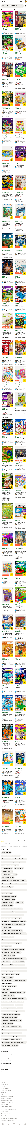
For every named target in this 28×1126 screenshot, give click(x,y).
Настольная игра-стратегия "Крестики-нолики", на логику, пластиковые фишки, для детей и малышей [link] (20, 333)
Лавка (8, 1124)
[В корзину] (12, 25)
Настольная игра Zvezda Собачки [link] (6, 224)
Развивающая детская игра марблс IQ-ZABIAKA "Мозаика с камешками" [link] (20, 493)
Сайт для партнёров (6, 1060)
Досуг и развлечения (6, 1072)
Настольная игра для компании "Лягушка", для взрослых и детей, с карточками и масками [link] (7, 55)
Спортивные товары (6, 1098)
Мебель (3, 1074)
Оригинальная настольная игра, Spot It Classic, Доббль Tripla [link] (20, 744)
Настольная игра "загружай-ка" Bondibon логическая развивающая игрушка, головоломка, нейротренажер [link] (20, 828)
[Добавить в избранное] (12, 13)
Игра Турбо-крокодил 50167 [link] (20, 770)
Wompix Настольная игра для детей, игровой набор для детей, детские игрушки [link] (19, 166)
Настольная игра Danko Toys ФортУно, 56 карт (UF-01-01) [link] (7, 607)
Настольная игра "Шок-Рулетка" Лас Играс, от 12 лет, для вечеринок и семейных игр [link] (7, 550)
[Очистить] (22, 6)
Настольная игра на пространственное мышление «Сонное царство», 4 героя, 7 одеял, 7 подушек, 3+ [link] (7, 770)
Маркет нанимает (5, 1113)
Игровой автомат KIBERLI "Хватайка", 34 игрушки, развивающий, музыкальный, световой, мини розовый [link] (7, 493)
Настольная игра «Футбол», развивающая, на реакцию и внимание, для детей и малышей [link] (7, 253)
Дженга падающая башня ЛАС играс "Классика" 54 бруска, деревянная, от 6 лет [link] (7, 359)
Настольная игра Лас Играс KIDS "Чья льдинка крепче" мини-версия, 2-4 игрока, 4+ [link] (20, 799)
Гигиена (3, 1078)
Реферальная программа (7, 1066)
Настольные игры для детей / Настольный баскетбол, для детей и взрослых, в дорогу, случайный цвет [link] (7, 828)
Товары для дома (5, 1084)
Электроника (4, 1080)
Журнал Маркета (5, 1115)
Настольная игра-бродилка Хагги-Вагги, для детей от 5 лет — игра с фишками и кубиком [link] (7, 31)
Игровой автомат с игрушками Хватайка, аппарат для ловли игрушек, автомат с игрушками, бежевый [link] (20, 550)
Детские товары (5, 1104)
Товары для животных (6, 1100)
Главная (3, 1124)
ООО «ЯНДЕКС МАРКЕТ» (11, 1118)
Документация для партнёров (8, 1058)
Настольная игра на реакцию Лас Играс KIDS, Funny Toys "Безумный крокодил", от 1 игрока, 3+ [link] (20, 580)
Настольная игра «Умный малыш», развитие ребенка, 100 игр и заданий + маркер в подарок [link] (20, 386)
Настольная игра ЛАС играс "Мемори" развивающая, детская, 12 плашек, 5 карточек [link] (20, 523)
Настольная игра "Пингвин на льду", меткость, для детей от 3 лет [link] (7, 166)
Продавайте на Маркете (7, 1056)
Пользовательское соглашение (8, 1109)
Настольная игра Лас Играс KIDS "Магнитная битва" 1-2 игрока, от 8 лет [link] (20, 81)
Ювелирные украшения (6, 1106)
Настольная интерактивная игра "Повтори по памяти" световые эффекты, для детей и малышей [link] (20, 688)
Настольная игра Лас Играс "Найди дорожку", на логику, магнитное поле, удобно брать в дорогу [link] (7, 523)
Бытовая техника (5, 1076)
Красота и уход (4, 1088)
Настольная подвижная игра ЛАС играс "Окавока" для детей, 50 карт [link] (20, 661)
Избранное (14, 1124)
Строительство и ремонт (7, 1102)
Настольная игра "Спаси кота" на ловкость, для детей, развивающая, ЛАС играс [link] (7, 744)
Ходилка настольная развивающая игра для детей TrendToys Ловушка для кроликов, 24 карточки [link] (20, 715)
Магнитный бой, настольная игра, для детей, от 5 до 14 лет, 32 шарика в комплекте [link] (7, 799)
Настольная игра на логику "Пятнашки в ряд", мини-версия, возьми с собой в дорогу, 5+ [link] (19, 607)
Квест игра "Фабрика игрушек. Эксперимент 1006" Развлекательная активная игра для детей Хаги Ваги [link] (20, 634)
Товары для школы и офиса (7, 1096)
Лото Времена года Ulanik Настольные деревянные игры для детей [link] (7, 386)
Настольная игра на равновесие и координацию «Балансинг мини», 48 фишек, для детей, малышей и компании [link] (7, 439)
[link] (6, 852)
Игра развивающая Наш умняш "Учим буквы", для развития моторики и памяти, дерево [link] (7, 333)
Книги (2, 1094)
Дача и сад (3, 1092)
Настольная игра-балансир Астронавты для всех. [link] (20, 253)
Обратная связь (5, 1111)
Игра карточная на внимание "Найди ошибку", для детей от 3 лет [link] (7, 661)
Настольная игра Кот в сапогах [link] (20, 411)
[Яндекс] (12, 1120)
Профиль (25, 1124)
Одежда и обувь (5, 1082)
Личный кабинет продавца (7, 1054)
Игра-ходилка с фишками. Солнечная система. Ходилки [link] (20, 466)
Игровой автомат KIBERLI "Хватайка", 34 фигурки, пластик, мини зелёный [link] (7, 110)
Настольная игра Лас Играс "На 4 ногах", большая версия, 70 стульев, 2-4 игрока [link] (7, 195)
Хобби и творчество (6, 1090)
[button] (26, 6)
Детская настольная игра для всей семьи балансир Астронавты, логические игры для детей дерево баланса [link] (7, 634)
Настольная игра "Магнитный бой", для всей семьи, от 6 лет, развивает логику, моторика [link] (7, 279)
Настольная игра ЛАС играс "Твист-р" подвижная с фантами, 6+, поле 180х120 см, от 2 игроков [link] (20, 359)
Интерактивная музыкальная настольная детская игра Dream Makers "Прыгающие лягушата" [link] (7, 306)
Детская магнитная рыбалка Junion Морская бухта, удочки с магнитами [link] (20, 279)
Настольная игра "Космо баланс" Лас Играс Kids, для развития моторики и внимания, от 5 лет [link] (7, 688)
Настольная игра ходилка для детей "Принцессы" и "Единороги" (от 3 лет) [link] (20, 138)
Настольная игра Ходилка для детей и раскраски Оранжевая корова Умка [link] (20, 110)
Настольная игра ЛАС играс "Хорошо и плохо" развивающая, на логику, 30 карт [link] (20, 439)
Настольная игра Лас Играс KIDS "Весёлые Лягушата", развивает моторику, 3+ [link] (7, 466)
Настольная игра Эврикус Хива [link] (19, 224)
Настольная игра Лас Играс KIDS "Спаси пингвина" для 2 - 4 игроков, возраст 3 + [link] (7, 715)
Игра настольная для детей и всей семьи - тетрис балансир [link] (7, 138)
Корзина (19, 1124)
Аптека (3, 1086)
